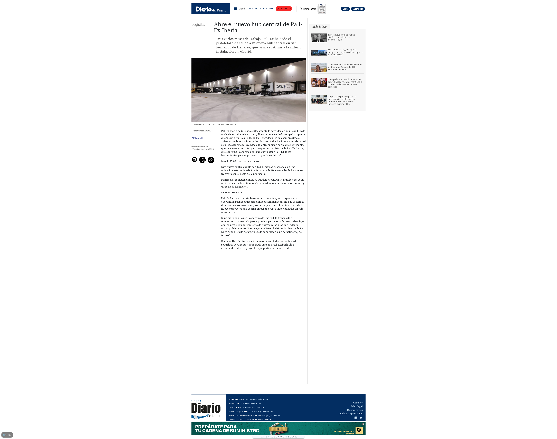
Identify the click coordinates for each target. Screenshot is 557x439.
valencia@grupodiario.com (262, 411)
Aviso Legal (357, 406)
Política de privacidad (351, 413)
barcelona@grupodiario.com (256, 399)
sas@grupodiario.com (271, 415)
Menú (241, 8)
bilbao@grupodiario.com (251, 403)
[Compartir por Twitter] (202, 160)
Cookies (7, 435)
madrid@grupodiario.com (253, 407)
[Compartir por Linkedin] (194, 159)
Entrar (345, 8)
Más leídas (319, 26)
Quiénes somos (355, 410)
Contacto (358, 402)
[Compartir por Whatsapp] (211, 160)
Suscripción (358, 8)
